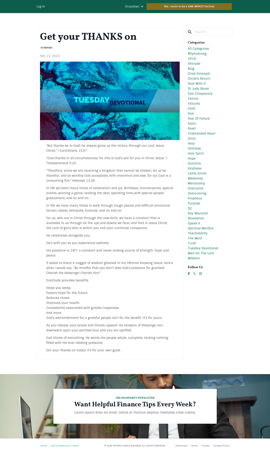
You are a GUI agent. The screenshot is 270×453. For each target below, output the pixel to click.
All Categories (198, 49)
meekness (195, 178)
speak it (194, 223)
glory (192, 138)
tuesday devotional (203, 248)
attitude (194, 64)
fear (191, 113)
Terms (194, 445)
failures (194, 104)
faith (191, 109)
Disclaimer (181, 445)
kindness (195, 168)
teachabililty (198, 233)
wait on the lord (201, 253)
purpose (194, 203)
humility (194, 163)
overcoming (197, 193)
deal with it (197, 84)
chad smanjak (199, 74)
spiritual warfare (201, 228)
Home (44, 445)
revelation (196, 218)
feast (192, 128)
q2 (190, 208)
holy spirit (196, 153)
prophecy (195, 198)
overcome (195, 188)
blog (191, 69)
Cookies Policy (221, 445)
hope (192, 158)
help (191, 143)
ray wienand (198, 213)
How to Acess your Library (65, 445)
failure (193, 99)
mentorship (196, 183)
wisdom (194, 258)
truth (192, 243)
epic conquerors (200, 94)
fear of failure (199, 118)
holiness (194, 148)
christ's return (199, 79)
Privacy (206, 445)
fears (192, 123)
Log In (41, 6)
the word (195, 238)
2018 (192, 59)
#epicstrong (197, 54)
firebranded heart (201, 133)
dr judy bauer (46, 48)
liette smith (197, 173)
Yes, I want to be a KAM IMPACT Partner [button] (189, 6)
